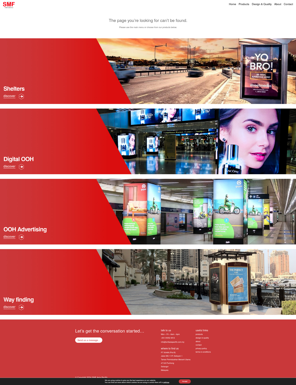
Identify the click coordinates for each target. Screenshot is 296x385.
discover (9, 95)
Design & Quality (262, 4)
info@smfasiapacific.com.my (172, 342)
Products (244, 4)
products (199, 334)
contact (199, 344)
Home (232, 4)
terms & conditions (203, 352)
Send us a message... (88, 340)
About (277, 4)
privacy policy (201, 348)
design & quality (202, 337)
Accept (184, 381)
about (198, 341)
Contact (288, 4)
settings (166, 382)
